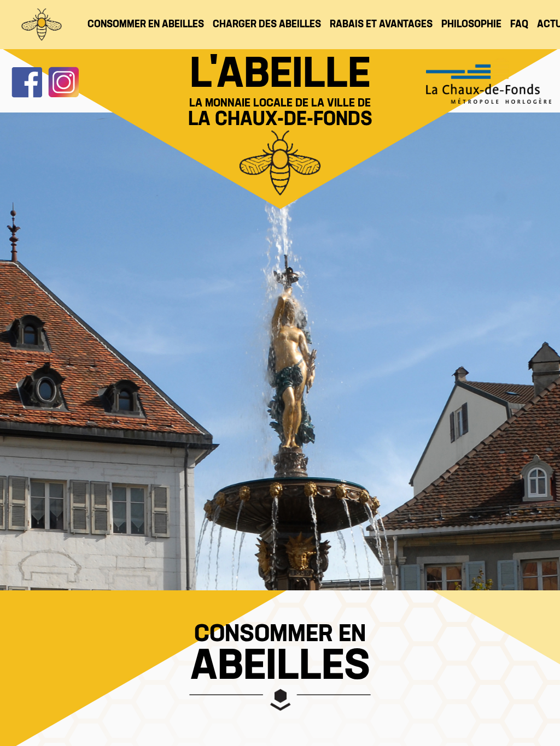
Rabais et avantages (381, 24)
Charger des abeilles (267, 24)
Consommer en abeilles (146, 24)
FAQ (519, 24)
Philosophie (471, 24)
